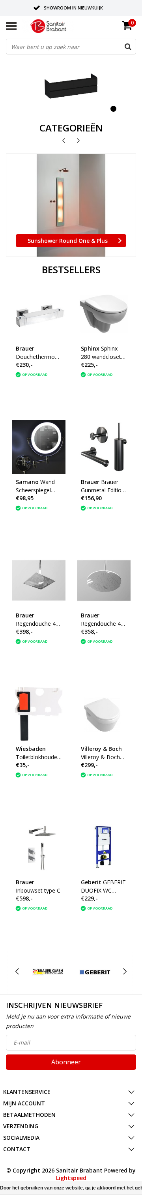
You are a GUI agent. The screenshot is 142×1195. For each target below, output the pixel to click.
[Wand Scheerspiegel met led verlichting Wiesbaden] (38, 447)
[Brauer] (48, 971)
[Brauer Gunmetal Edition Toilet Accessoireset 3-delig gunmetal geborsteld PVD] (104, 447)
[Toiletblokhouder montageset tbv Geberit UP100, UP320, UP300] (38, 714)
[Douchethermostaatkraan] (38, 313)
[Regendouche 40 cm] (38, 580)
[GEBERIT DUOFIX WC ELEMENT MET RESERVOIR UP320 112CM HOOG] (104, 847)
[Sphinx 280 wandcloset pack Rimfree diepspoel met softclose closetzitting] (104, 313)
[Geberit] (95, 971)
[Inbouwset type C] (38, 847)
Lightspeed (71, 1178)
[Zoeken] (128, 46)
